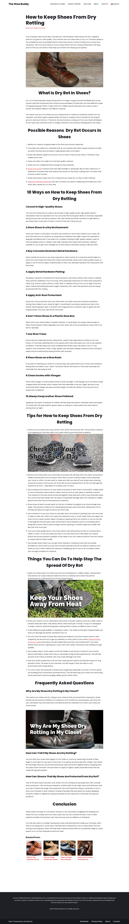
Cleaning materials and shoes (39, 182)
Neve (11, 921)
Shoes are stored (34, 169)
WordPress (28, 921)
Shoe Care (87, 4)
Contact (104, 4)
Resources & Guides (57, 4)
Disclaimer (84, 921)
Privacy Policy (96, 921)
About (96, 4)
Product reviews (74, 4)
